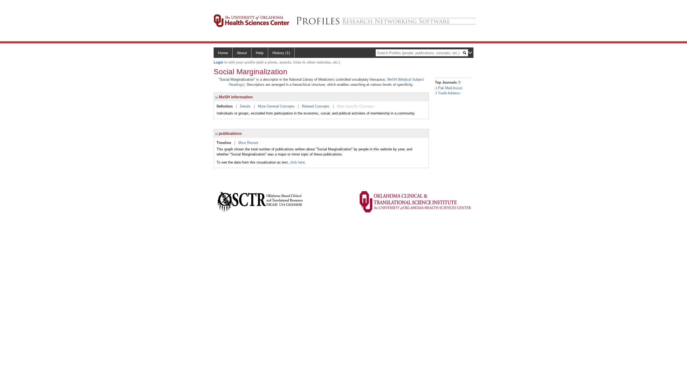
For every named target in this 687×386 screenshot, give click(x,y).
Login (218, 62)
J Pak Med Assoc (449, 88)
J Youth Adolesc (447, 93)
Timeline (224, 143)
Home (223, 53)
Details (245, 106)
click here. (298, 162)
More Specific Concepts (355, 106)
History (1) (281, 53)
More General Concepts (276, 106)
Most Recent (248, 143)
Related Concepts (316, 106)
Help (260, 53)
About (242, 53)
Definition (225, 106)
